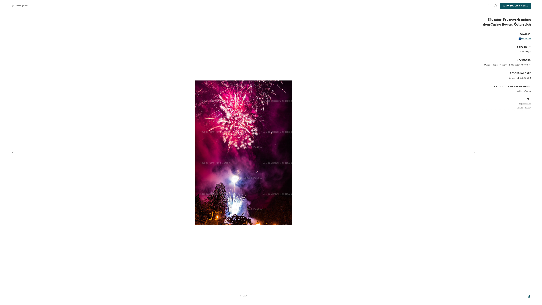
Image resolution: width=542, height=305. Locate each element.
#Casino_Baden (491, 65)
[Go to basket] (495, 6)
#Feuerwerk (505, 65)
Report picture (525, 104)
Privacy (528, 108)
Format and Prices (516, 6)
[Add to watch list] (489, 6)
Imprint (520, 108)
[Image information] (529, 296)
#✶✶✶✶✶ (525, 65)
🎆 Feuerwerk (524, 39)
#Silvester (515, 65)
